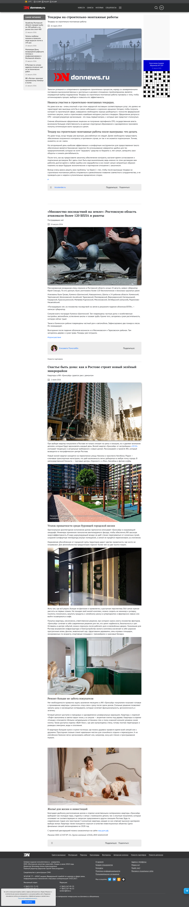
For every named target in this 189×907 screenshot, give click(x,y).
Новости (81, 8)
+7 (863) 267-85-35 (67, 886)
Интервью (99, 8)
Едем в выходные (59, 855)
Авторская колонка (121, 855)
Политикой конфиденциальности (27, 898)
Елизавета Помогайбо (68, 348)
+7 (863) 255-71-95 (31, 886)
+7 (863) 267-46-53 (67, 888)
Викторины (106, 855)
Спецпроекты (111, 8)
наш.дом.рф (103, 830)
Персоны (83, 855)
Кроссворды (94, 855)
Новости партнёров (138, 855)
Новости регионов (156, 855)
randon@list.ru (65, 891)
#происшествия (54, 337)
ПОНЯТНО (28, 902)
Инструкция (72, 855)
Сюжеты (90, 8)
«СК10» (134, 446)
